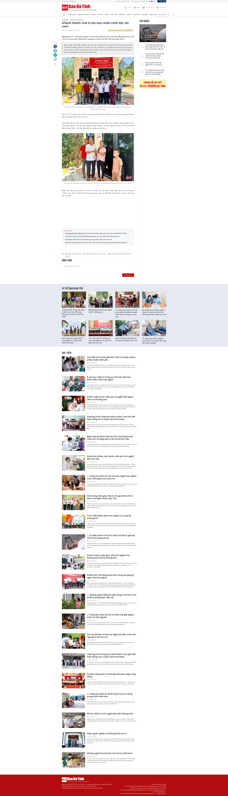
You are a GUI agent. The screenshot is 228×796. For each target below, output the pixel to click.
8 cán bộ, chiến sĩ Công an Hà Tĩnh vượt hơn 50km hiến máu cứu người (109, 378)
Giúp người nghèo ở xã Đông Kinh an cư (106, 733)
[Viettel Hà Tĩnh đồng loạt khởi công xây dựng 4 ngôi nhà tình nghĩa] (73, 581)
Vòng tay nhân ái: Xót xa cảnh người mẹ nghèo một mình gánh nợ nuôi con (111, 477)
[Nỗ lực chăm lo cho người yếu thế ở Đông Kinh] (73, 720)
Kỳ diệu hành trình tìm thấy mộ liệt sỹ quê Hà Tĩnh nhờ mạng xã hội (155, 38)
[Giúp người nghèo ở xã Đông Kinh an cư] (73, 740)
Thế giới (129, 14)
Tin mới (129, 7)
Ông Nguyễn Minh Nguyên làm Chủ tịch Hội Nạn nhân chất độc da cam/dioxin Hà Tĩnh (96, 233)
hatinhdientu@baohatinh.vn (157, 790)
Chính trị (80, 14)
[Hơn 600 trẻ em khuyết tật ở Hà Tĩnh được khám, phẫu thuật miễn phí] (73, 364)
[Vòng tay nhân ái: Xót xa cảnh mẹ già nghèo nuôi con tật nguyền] (73, 621)
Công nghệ (153, 14)
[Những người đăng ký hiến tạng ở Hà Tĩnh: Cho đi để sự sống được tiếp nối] (73, 601)
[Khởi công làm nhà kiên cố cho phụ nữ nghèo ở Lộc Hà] (127, 328)
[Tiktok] (149, 1)
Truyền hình (163, 7)
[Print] (55, 59)
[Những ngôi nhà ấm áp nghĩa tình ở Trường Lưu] (101, 300)
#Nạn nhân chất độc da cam (73, 254)
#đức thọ (67, 256)
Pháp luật (113, 14)
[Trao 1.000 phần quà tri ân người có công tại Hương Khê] (73, 522)
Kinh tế (87, 14)
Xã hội (94, 14)
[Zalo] (154, 1)
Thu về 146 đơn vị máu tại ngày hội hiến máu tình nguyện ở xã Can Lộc (111, 635)
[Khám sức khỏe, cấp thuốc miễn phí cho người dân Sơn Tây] (73, 463)
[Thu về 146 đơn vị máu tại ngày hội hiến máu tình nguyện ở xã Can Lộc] (73, 641)
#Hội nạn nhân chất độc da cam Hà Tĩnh (94, 254)
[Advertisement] (98, 211)
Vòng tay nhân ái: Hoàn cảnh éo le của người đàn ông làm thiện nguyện (155, 72)
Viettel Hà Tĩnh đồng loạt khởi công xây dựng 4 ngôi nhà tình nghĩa (110, 576)
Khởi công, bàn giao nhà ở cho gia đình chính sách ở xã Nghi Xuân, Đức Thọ (110, 497)
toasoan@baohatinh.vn (159, 791)
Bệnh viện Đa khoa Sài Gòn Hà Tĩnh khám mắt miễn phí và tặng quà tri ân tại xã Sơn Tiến (110, 437)
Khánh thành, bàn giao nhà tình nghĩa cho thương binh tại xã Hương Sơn (108, 556)
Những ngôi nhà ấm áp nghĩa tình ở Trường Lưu (153, 64)
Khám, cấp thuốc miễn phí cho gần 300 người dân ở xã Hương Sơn (110, 398)
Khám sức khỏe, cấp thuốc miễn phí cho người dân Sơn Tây (110, 457)
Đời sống (145, 14)
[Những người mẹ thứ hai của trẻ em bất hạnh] (73, 760)
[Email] (55, 55)
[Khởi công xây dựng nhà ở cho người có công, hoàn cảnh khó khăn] (74, 328)
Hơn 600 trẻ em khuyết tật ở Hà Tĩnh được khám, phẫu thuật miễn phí (154, 56)
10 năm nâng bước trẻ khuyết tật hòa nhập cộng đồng (111, 675)
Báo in (138, 7)
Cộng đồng (162, 14)
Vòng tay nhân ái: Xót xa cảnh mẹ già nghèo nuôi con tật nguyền (110, 616)
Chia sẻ (55, 43)
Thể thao (122, 14)
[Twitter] (55, 50)
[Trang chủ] (64, 15)
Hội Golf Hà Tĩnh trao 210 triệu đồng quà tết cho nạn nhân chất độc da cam (92, 236)
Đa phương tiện (150, 7)
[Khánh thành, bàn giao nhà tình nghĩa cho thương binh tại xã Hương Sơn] (73, 562)
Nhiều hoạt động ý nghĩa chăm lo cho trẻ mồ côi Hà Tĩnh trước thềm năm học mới (154, 312)
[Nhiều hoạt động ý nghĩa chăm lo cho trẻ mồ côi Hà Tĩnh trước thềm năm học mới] (154, 300)
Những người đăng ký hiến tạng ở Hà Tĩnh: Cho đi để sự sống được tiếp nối (155, 47)
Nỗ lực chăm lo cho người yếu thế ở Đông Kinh (110, 713)
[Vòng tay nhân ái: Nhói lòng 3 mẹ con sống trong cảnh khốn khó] (73, 700)
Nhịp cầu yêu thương (77, 20)
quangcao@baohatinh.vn (149, 793)
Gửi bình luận (128, 275)
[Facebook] (147, 1)
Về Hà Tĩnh (136, 14)
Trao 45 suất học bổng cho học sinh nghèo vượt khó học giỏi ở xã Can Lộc (100, 340)
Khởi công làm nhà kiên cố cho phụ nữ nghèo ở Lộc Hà (126, 339)
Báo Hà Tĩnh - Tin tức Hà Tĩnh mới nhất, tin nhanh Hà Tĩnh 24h (80, 7)
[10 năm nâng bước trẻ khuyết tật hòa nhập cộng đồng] (73, 680)
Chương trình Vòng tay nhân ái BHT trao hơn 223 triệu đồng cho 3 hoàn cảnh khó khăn (73, 313)
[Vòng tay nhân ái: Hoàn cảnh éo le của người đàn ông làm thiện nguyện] (154, 328)
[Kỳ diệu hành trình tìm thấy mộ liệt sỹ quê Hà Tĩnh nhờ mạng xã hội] (73, 542)
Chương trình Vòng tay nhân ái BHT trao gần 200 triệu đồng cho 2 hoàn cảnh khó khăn (111, 655)
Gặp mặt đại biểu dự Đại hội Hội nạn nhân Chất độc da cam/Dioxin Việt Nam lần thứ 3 (96, 243)
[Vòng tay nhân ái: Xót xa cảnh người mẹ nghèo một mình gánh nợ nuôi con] (73, 482)
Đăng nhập (162, 1)
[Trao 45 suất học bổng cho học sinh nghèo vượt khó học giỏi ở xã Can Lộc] (101, 328)
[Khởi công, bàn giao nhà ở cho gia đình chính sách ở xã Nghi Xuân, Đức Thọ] (73, 502)
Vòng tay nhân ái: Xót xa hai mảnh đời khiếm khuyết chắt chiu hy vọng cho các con (126, 313)
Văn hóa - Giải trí (103, 14)
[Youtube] (152, 1)
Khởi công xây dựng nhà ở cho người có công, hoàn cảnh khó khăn (72, 340)
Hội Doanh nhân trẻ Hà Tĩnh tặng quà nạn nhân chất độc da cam (88, 240)
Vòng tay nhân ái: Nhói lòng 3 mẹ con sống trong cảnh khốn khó (109, 695)
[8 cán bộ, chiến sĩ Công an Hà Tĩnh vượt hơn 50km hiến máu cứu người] (73, 383)
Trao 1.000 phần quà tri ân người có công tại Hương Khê (109, 517)
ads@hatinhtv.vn (161, 793)
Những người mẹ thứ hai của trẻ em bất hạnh (109, 753)
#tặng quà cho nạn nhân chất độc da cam (119, 254)
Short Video (72, 14)
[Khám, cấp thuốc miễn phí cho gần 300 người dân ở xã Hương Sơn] (73, 403)
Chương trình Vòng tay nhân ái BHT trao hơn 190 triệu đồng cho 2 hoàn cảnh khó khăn (111, 418)
